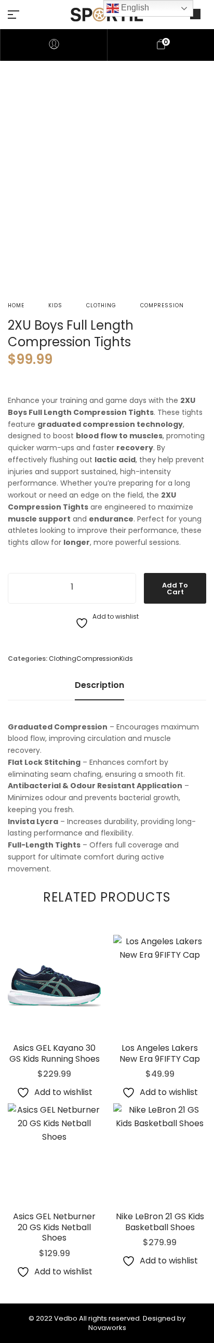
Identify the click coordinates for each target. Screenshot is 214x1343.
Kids (55, 305)
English (134, 7)
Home (16, 305)
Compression (162, 305)
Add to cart (175, 588)
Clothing (101, 305)
